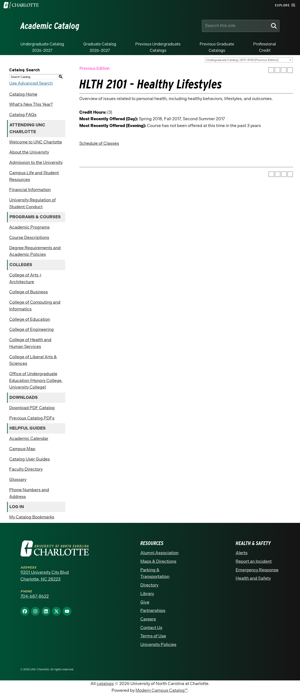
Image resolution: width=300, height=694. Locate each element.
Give (144, 602)
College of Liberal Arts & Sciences (33, 360)
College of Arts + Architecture (25, 278)
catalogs (105, 683)
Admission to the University (36, 162)
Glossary (17, 479)
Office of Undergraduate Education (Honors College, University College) (36, 380)
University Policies (158, 644)
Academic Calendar (28, 438)
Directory (149, 585)
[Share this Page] (277, 70)
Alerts (242, 552)
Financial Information (30, 189)
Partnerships (152, 610)
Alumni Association (159, 552)
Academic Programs (29, 227)
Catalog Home (23, 94)
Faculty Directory (26, 469)
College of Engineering (31, 329)
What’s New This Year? (31, 104)
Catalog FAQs (22, 114)
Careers (148, 619)
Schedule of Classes (99, 143)
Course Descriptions (29, 237)
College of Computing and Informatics (34, 306)
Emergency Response (257, 569)
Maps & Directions (158, 561)
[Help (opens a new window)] (290, 70)
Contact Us (151, 627)
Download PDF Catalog (32, 407)
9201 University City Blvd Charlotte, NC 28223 (44, 576)
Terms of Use (153, 635)
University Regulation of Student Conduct (32, 203)
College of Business (28, 291)
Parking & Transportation (154, 573)
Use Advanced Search (31, 83)
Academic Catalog (50, 26)
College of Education (29, 319)
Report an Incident (254, 561)
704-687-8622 (34, 596)
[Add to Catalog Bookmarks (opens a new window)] (271, 70)
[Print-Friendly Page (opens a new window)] (283, 70)
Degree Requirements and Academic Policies (35, 251)
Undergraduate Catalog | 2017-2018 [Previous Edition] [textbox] (242, 60)
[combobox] (249, 60)
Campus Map (22, 448)
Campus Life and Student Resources (34, 176)
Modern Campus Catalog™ (162, 690)
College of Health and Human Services (30, 343)
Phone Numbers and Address (29, 493)
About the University (29, 152)
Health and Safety (253, 578)
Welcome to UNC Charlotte (35, 142)
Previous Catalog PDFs (31, 418)
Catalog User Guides (29, 459)
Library (147, 593)
